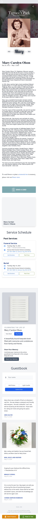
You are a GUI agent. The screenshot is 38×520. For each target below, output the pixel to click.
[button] (19, 435)
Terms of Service (24, 512)
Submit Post (19, 389)
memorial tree (23, 174)
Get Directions (11, 255)
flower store (16, 177)
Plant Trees (27, 255)
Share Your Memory (11, 359)
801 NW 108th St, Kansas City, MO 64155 (19, 251)
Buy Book (18, 334)
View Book (9, 334)
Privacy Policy (14, 512)
